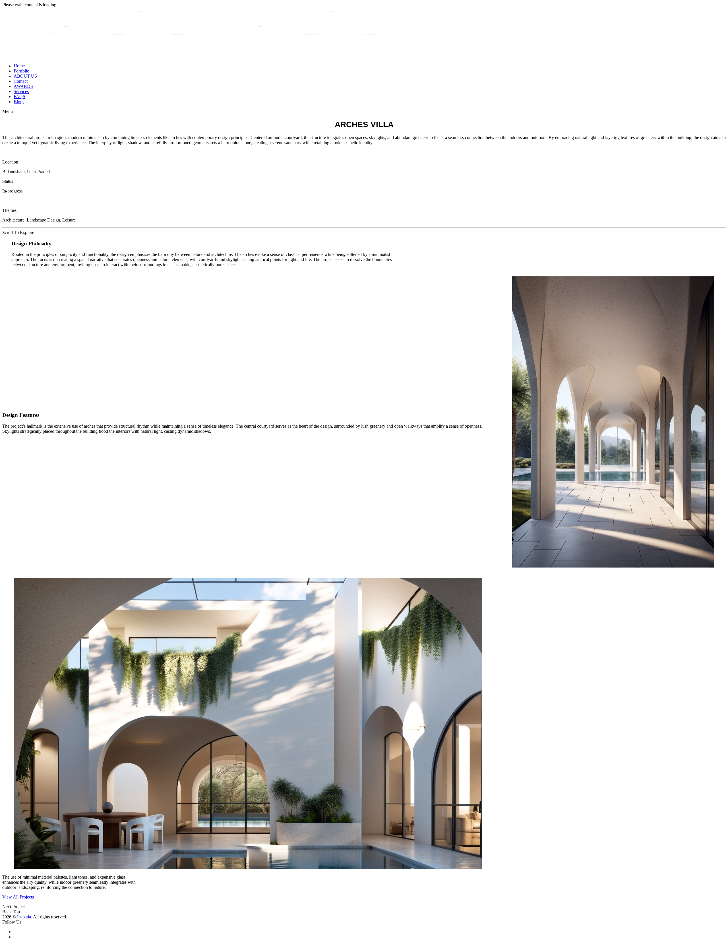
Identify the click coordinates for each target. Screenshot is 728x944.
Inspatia (24, 916)
